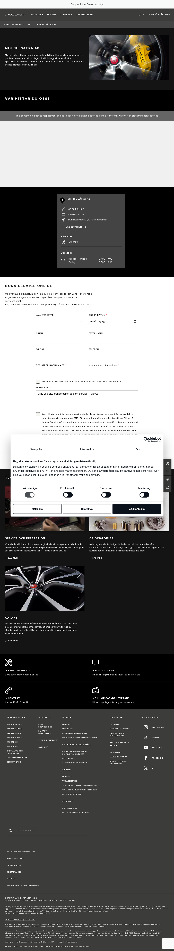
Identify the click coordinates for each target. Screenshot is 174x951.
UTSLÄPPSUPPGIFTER (17, 758)
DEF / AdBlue (68, 758)
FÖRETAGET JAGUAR (119, 729)
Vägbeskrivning (76, 227)
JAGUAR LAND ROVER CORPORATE (23, 886)
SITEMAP (11, 879)
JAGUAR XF (12, 747)
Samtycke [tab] (36, 449)
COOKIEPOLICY (14, 865)
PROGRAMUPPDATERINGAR (75, 733)
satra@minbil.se (76, 214)
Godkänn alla (137, 508)
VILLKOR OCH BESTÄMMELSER (21, 852)
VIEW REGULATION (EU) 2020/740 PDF (20, 920)
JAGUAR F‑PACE (14, 724)
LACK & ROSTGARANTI (72, 794)
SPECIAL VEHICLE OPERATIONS (15, 752)
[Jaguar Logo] (14, 15)
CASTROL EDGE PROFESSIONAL (117, 734)
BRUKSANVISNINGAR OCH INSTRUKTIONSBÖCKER (74, 753)
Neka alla (37, 508)
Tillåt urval (87, 508)
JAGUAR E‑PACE (14, 729)
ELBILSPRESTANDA (118, 757)
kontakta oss (18, 942)
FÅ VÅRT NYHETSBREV (44, 732)
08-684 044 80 (76, 209)
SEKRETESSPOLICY (15, 858)
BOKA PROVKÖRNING (45, 725)
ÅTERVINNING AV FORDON (75, 763)
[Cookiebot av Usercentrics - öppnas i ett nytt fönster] (146, 439)
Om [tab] (138, 449)
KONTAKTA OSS (69, 808)
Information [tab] (87, 449)
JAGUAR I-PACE (14, 733)
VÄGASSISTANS (69, 781)
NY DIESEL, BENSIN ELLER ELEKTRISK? (80, 738)
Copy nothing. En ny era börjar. (88, 4)
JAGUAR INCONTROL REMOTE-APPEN (79, 785)
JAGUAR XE (12, 742)
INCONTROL (68, 729)
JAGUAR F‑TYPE (14, 738)
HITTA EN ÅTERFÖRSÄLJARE (75, 813)
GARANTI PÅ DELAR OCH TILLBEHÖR (79, 790)
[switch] (68, 495)
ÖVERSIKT (43, 747)
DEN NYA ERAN (14, 762)
